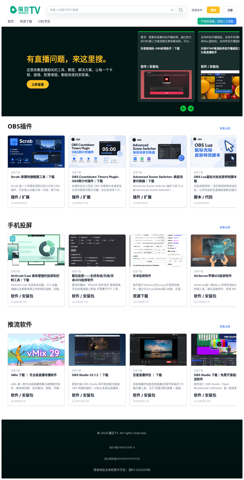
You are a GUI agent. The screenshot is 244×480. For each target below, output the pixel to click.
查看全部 (225, 128)
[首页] (25, 9)
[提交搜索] (181, 10)
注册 (230, 10)
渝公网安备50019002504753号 (122, 458)
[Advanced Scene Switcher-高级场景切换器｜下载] (158, 171)
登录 (213, 10)
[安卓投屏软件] (158, 270)
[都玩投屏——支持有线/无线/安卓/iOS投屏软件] (97, 270)
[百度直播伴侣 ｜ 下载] (158, 370)
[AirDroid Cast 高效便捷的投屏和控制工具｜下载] (36, 270)
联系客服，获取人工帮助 (218, 21)
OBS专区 (44, 21)
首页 (11, 21)
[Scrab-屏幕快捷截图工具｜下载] (36, 171)
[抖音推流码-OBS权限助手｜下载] (166, 67)
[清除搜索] (172, 10)
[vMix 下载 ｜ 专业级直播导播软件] (36, 370)
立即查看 (38, 84)
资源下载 (26, 21)
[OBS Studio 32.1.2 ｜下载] (97, 370)
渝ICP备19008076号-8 (122, 447)
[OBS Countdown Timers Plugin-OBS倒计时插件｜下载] (97, 171)
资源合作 (197, 10)
